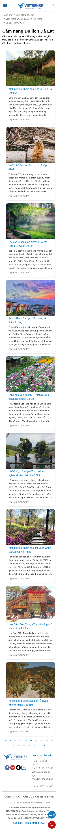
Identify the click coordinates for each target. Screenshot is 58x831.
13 (34, 745)
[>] (39, 745)
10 (18, 745)
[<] (10, 740)
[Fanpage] (7, 767)
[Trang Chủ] (30, 5)
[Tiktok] (18, 767)
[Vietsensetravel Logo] (15, 756)
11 (24, 745)
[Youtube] (12, 767)
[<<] (6, 740)
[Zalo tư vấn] (52, 815)
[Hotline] (52, 825)
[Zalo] (23, 767)
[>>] (44, 745)
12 (29, 745)
